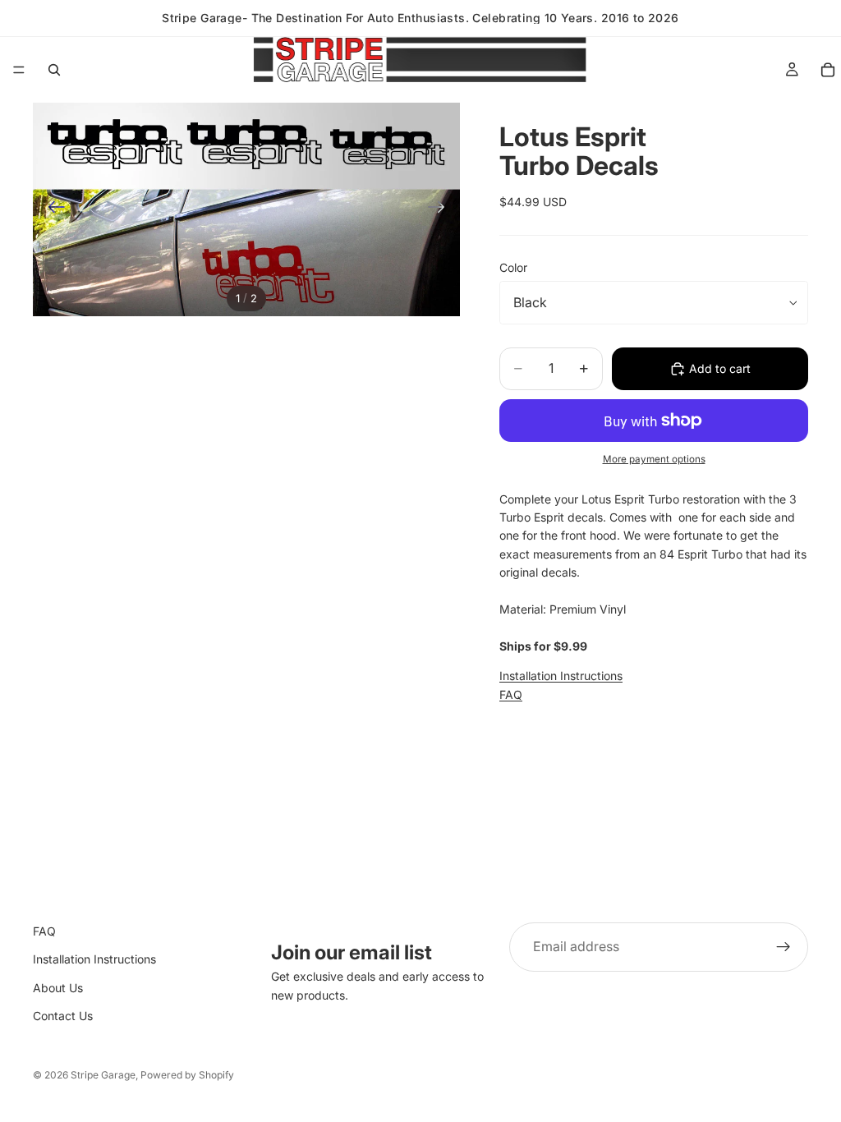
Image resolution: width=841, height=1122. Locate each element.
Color (513, 267)
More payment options (654, 459)
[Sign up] (783, 947)
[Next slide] (441, 209)
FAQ (510, 694)
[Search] (54, 70)
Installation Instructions (561, 676)
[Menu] (19, 70)
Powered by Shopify (187, 1075)
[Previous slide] (51, 209)
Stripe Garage (103, 1075)
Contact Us (63, 1016)
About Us (58, 988)
